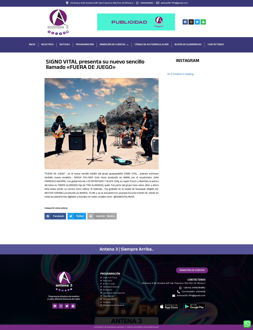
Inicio (32, 45)
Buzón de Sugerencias (188, 45)
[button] (55, 216)
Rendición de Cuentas (112, 45)
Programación (85, 45)
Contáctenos (216, 45)
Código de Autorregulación (152, 45)
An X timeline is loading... (181, 74)
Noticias (65, 45)
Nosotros (47, 45)
